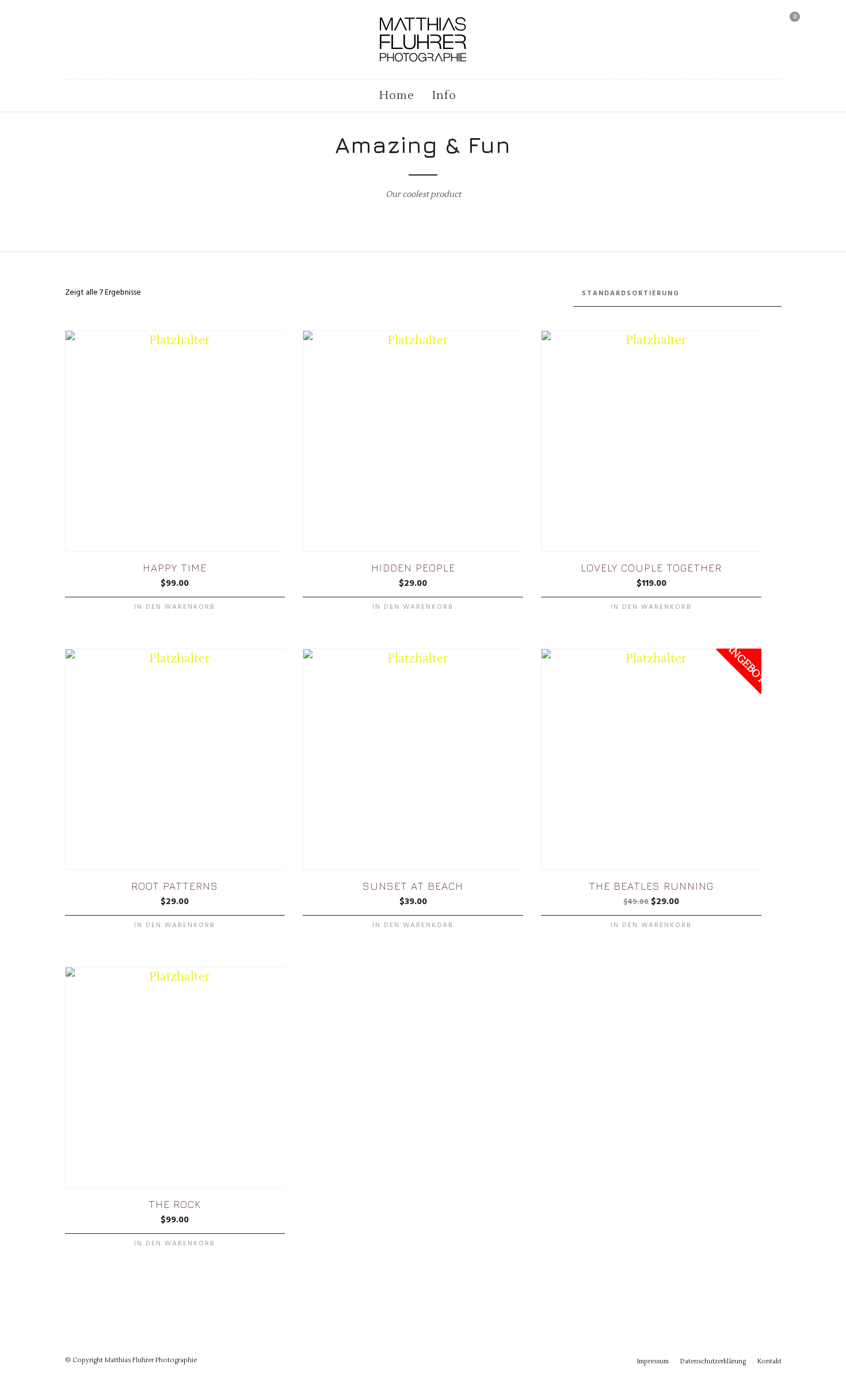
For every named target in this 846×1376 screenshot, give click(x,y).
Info (444, 95)
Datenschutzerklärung (713, 1361)
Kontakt (769, 1361)
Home (396, 95)
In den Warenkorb (174, 607)
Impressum (653, 1361)
